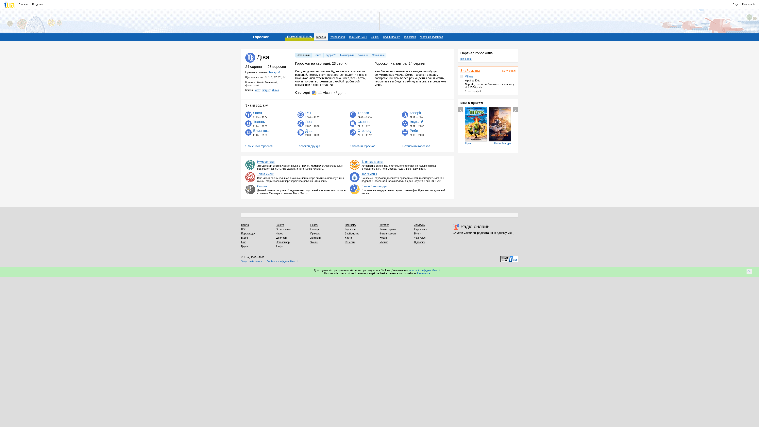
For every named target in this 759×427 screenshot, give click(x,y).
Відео (244, 237)
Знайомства (470, 71)
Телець (259, 122)
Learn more (423, 273)
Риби (414, 131)
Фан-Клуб (420, 237)
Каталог (384, 224)
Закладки (419, 224)
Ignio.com (466, 58)
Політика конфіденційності (282, 261)
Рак (308, 113)
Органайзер (283, 242)
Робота (280, 224)
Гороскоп (350, 229)
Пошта (245, 224)
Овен (257, 113)
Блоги (417, 233)
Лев (308, 122)
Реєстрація (748, 4)
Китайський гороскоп (416, 146)
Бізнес (317, 55)
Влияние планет (372, 161)
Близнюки (261, 131)
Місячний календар (431, 36)
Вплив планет (391, 36)
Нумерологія (337, 36)
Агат (257, 90)
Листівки (315, 237)
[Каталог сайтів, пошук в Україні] (509, 257)
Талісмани (410, 36)
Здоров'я (331, 55)
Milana (469, 76)
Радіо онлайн (475, 226)
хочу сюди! (509, 70)
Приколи (315, 233)
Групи (244, 246)
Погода (314, 229)
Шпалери (281, 237)
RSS (243, 229)
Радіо (279, 246)
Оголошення (283, 229)
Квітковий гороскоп (362, 146)
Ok (749, 271)
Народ (279, 233)
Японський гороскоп (259, 146)
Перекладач (248, 233)
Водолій (416, 122)
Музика (384, 242)
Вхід (735, 4)
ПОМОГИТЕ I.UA (299, 37)
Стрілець (365, 131)
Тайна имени (265, 174)
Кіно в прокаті (471, 103)
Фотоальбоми (388, 233)
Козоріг (415, 113)
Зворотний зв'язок (251, 261)
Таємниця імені (358, 36)
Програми (350, 224)
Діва (308, 131)
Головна (23, 4)
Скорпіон (365, 122)
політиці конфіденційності (424, 270)
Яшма (275, 90)
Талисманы (369, 174)
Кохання (363, 55)
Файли (314, 242)
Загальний (303, 55)
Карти (348, 237)
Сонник (375, 36)
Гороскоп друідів (308, 146)
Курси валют (422, 229)
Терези (363, 113)
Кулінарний (347, 55)
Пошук (314, 224)
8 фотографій (473, 91)
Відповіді (419, 242)
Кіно (243, 242)
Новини (384, 237)
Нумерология (266, 161)
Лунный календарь (374, 186)
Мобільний (378, 55)
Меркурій (274, 72)
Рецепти (350, 242)
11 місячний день (332, 93)
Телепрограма (388, 229)
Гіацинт (266, 90)
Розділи (37, 4)
